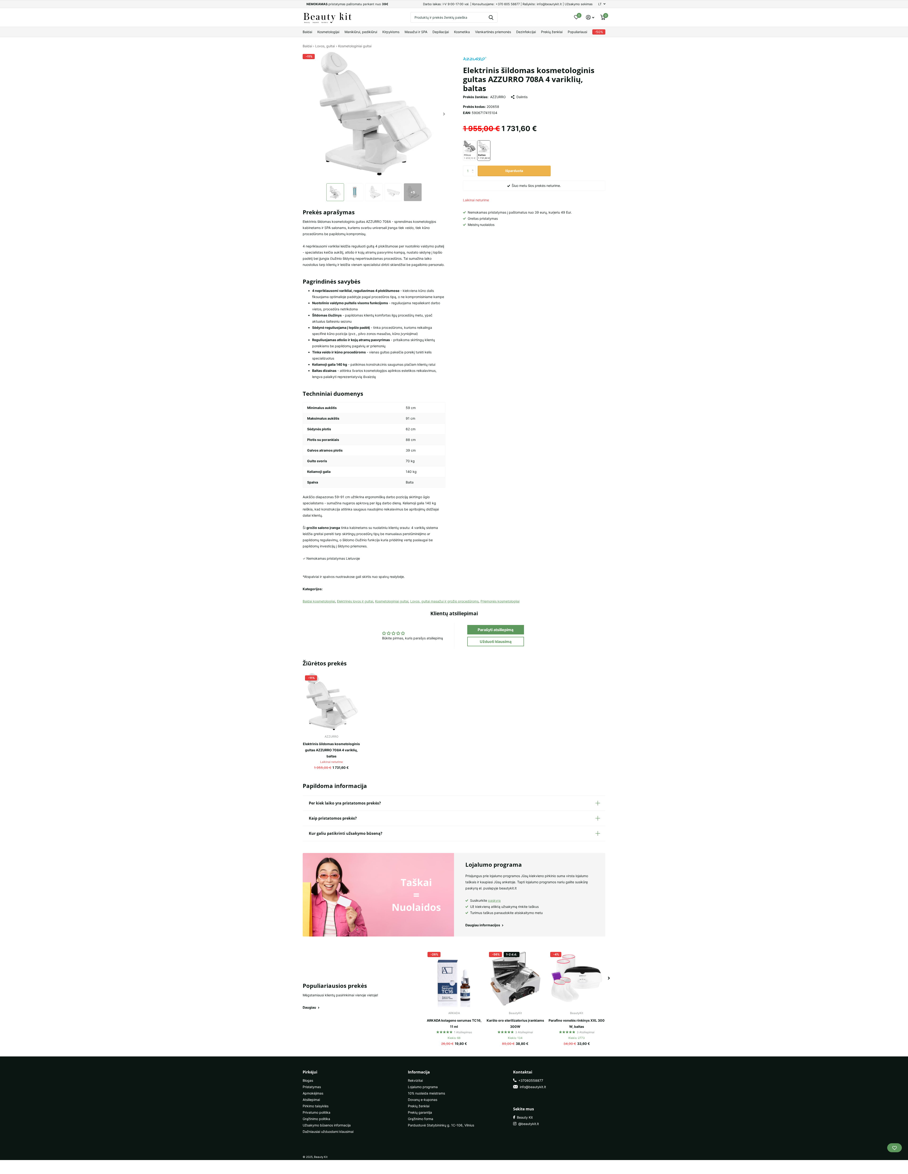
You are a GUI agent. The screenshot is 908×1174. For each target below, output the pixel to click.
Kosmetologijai (328, 32)
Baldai (307, 32)
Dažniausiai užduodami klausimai (328, 1132)
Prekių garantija (420, 1112)
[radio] (469, 150)
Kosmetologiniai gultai (354, 46)
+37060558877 (529, 1080)
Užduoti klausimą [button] (495, 641)
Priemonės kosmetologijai (499, 601)
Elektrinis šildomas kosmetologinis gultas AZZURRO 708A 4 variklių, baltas (331, 750)
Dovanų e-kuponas (422, 1100)
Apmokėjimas (313, 1093)
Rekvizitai (415, 1080)
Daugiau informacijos (483, 925)
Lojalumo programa (423, 1087)
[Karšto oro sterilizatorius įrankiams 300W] (515, 978)
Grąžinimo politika (316, 1119)
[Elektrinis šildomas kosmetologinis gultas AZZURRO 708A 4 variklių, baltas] (331, 701)
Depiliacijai (440, 32)
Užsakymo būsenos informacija (327, 1125)
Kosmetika (462, 32)
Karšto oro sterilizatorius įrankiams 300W (515, 1023)
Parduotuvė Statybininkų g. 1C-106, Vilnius (441, 1125)
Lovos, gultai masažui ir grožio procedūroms (444, 601)
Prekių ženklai (552, 32)
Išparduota (514, 171)
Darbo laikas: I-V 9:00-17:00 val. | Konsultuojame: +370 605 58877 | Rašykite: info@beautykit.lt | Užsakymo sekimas (508, 4)
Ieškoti (491, 17)
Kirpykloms (390, 32)
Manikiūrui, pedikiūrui (361, 32)
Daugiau (310, 1007)
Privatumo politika (316, 1112)
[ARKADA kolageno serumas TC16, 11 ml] (454, 978)
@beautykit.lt (527, 1124)
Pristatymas (312, 1087)
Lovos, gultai (325, 46)
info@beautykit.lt (532, 1087)
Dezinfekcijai (526, 32)
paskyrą (494, 900)
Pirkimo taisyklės (315, 1106)
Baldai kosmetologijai (319, 601)
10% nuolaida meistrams (426, 1093)
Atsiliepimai (311, 1100)
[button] (444, 114)
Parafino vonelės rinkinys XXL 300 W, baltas (577, 1023)
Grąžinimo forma (420, 1119)
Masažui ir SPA (416, 32)
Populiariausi (577, 32)
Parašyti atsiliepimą (495, 629)
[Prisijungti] (590, 17)
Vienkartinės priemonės (493, 32)
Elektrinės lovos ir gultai (355, 601)
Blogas (308, 1080)
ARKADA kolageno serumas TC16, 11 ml (454, 1023)
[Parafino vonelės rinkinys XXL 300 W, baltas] (576, 978)
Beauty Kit (524, 1117)
